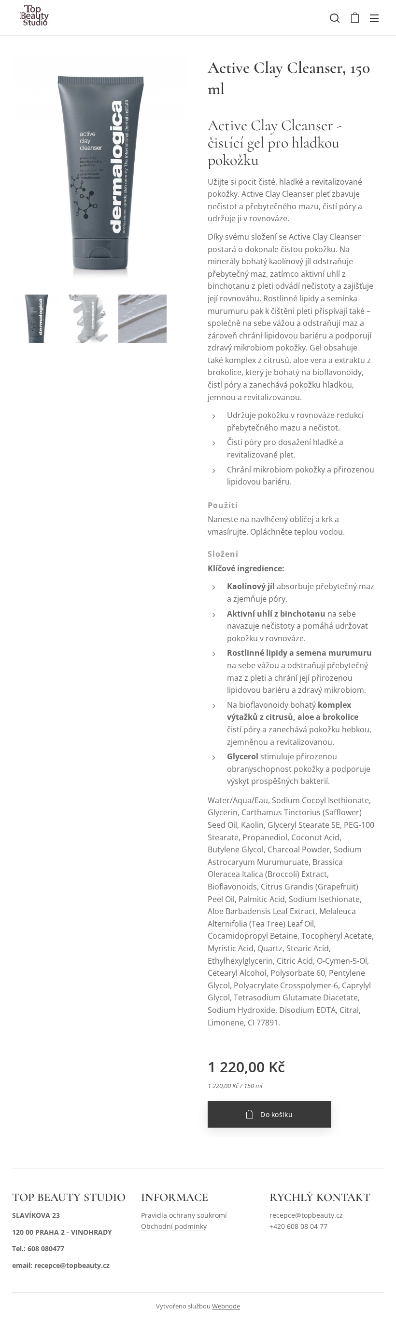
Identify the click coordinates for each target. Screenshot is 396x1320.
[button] (334, 18)
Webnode (226, 1306)
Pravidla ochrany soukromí (184, 1215)
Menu (374, 17)
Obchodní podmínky (174, 1226)
